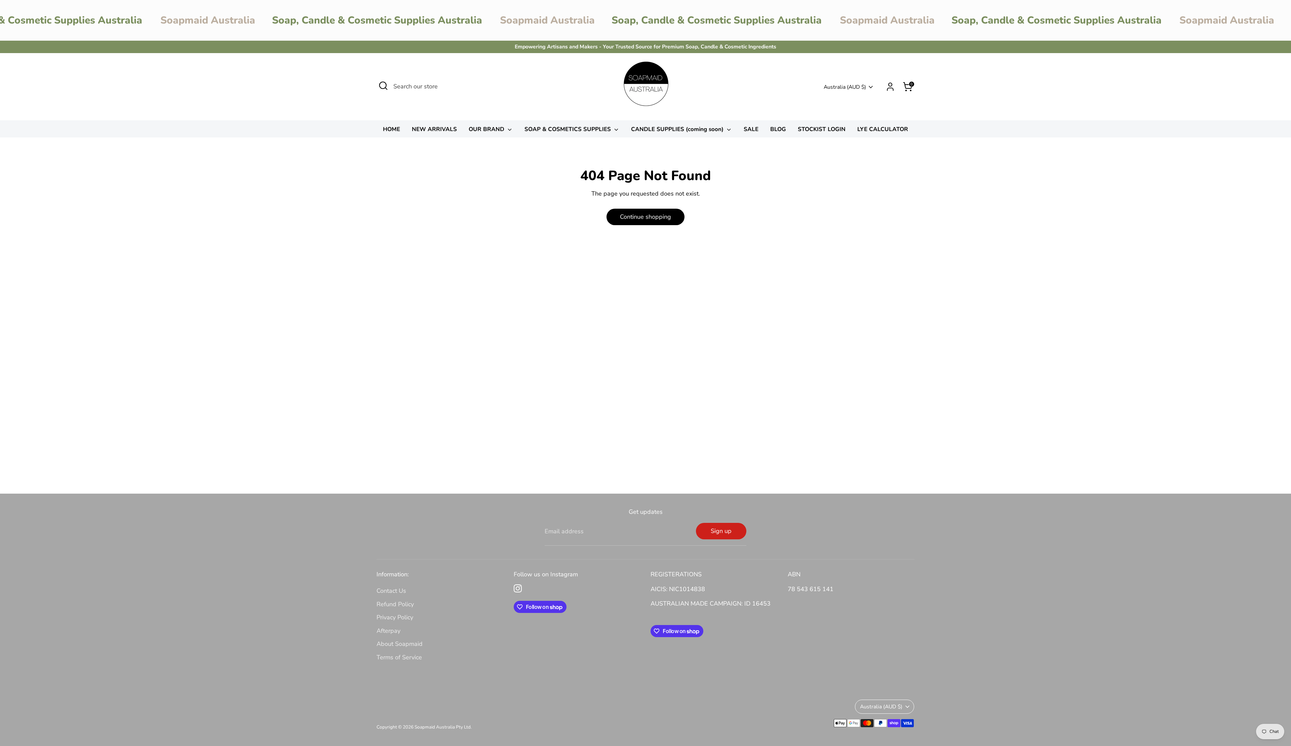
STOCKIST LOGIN (822, 129)
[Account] (890, 86)
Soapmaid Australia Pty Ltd (443, 727)
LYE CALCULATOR (882, 129)
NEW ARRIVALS (434, 129)
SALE (751, 129)
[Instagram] (518, 588)
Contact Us (391, 591)
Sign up (721, 531)
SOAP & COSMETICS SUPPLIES (568, 129)
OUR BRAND (487, 129)
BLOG (778, 129)
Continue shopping (645, 217)
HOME (391, 129)
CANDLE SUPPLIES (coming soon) (678, 129)
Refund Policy (395, 604)
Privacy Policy (395, 617)
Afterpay (388, 631)
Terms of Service (399, 657)
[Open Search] (383, 85)
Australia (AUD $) (845, 87)
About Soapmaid (400, 644)
